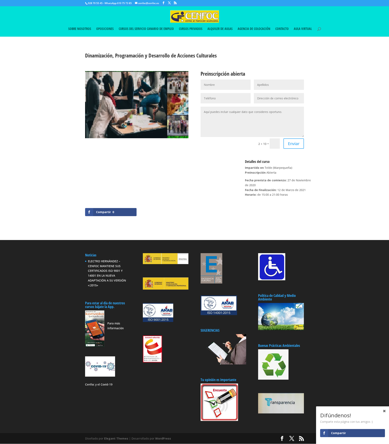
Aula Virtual (303, 29)
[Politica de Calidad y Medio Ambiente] (281, 329)
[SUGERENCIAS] (223, 363)
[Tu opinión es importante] (219, 402)
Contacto (282, 29)
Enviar (293, 143)
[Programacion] (136, 138)
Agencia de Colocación (254, 29)
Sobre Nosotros (79, 29)
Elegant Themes (116, 438)
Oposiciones (105, 29)
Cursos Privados (190, 29)
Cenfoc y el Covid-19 (98, 384)
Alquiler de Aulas (220, 29)
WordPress (163, 438)
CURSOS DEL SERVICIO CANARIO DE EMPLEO (146, 29)
